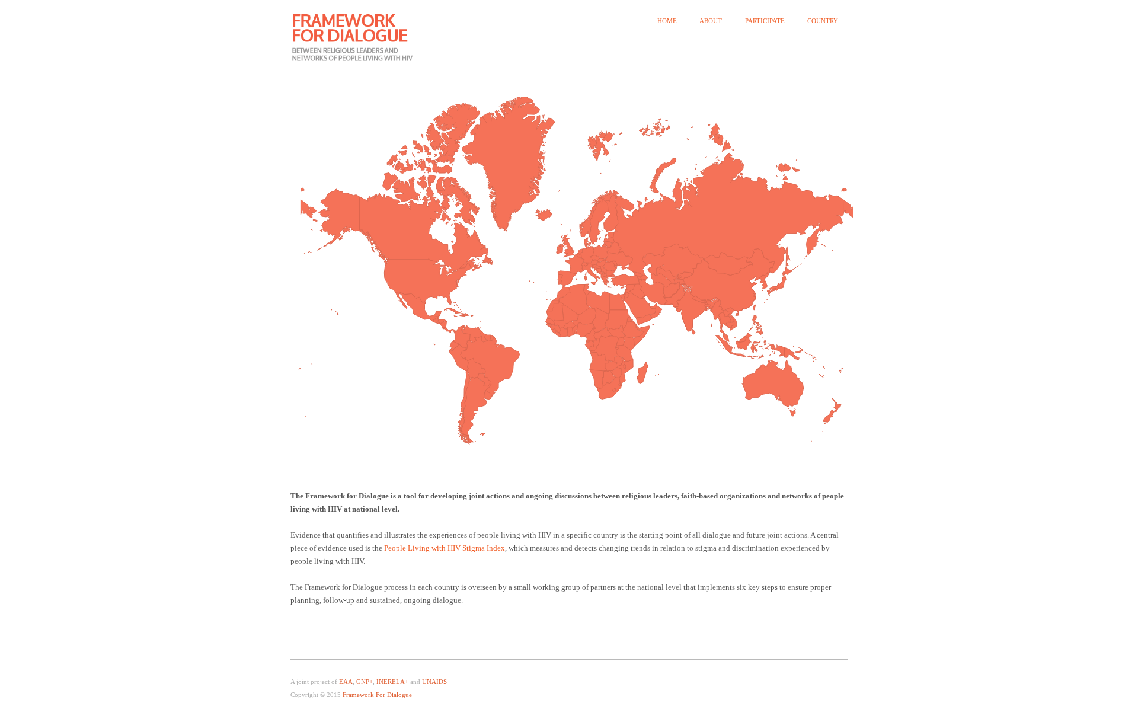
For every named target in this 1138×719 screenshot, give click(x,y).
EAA (346, 681)
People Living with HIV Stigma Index (444, 548)
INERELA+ (392, 681)
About (710, 21)
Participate (765, 21)
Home (667, 21)
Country (822, 21)
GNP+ (364, 681)
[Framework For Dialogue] (360, 36)
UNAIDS (434, 681)
